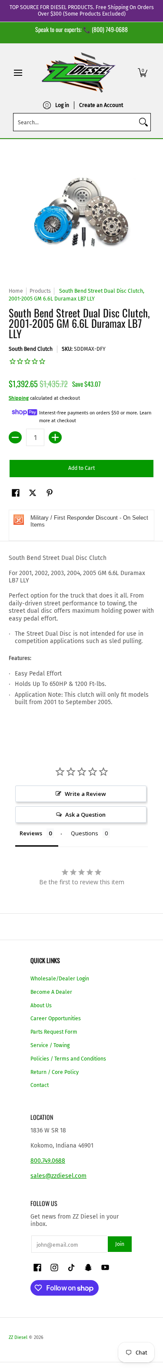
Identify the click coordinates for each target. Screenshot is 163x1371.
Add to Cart (81, 468)
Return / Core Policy (54, 1072)
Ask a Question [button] (85, 814)
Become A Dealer (51, 992)
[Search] (143, 122)
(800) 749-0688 (110, 29)
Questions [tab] (84, 833)
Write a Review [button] (85, 794)
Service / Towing (50, 1045)
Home (16, 291)
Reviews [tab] (31, 833)
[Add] (55, 437)
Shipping (19, 398)
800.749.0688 (47, 1160)
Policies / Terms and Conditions (68, 1059)
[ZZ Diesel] (79, 72)
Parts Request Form (53, 1032)
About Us (41, 1005)
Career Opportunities (55, 1018)
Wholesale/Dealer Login (59, 979)
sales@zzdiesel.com (58, 1176)
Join (119, 1244)
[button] (142, 72)
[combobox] (74, 122)
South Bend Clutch (31, 349)
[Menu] (17, 72)
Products (40, 291)
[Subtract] (15, 437)
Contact (39, 1085)
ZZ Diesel (18, 1337)
